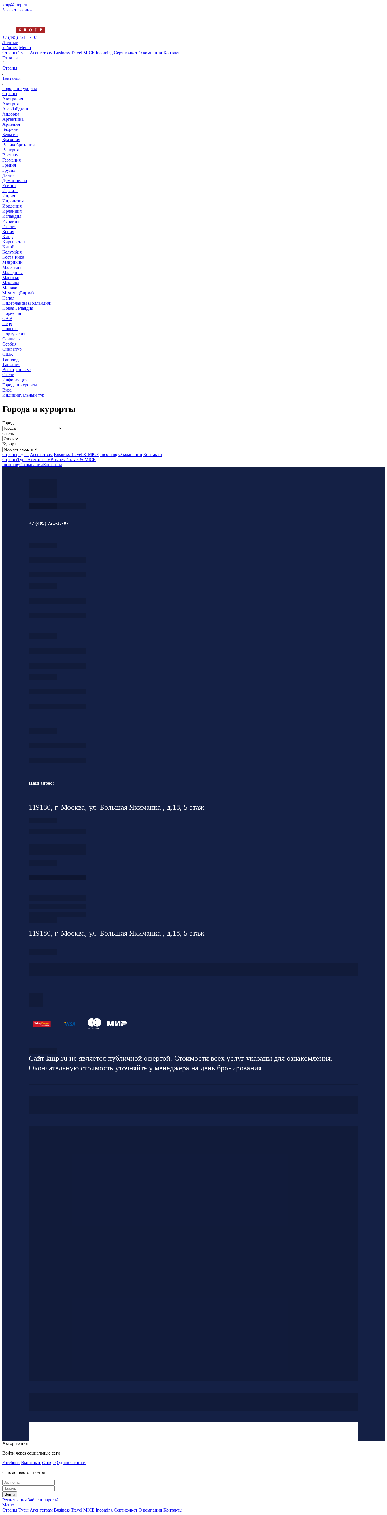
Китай (8, 246)
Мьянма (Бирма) (18, 292)
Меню (25, 47)
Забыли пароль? (43, 1499)
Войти (10, 1494)
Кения (8, 231)
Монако (9, 287)
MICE (89, 52)
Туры (23, 52)
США (7, 354)
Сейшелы (11, 338)
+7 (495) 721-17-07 (57, 560)
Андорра (10, 114)
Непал (8, 298)
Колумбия (12, 252)
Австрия (10, 103)
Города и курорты (19, 384)
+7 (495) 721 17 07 (19, 37)
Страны (9, 52)
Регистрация (14, 1499)
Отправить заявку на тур (57, 906)
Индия (8, 195)
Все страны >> (16, 369)
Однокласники (71, 1462)
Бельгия (10, 134)
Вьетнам (10, 154)
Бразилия (11, 139)
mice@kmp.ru (57, 706)
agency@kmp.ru (57, 574)
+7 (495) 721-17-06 (57, 745)
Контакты (172, 52)
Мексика (10, 282)
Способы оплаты (57, 914)
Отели (8, 374)
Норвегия (11, 313)
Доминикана (14, 180)
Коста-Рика (13, 257)
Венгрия (10, 149)
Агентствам (41, 52)
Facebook (11, 1462)
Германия (11, 160)
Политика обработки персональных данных (43, 1051)
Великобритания (18, 144)
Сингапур (12, 349)
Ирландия (12, 211)
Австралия (12, 98)
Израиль (10, 190)
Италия (9, 226)
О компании (150, 52)
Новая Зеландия (17, 308)
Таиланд (10, 359)
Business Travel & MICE (76, 454)
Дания (8, 175)
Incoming (104, 52)
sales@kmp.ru (57, 760)
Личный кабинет (10, 45)
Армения (11, 124)
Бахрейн (10, 129)
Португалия (13, 333)
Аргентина (13, 119)
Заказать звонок (17, 9)
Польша (10, 328)
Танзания (11, 364)
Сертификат (125, 52)
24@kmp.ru (57, 852)
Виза (7, 390)
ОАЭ (7, 318)
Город (8, 422)
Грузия (8, 170)
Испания (10, 221)
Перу (7, 323)
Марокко (10, 277)
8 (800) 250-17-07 (57, 877)
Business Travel (68, 52)
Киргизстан (13, 241)
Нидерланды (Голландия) (26, 303)
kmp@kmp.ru (14, 4)
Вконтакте (31, 1462)
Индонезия (13, 200)
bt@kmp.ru (57, 666)
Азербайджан (15, 108)
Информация (14, 379)
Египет (9, 185)
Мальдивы (12, 272)
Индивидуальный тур (23, 395)
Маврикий (12, 262)
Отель (8, 433)
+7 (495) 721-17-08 (57, 831)
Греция (9, 165)
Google (49, 1462)
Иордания (12, 206)
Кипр (7, 236)
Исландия (11, 216)
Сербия (9, 344)
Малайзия (11, 267)
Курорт (9, 443)
